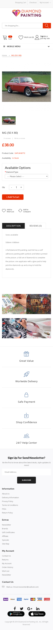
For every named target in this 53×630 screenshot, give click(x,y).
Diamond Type (12, 172)
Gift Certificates (8, 532)
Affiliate (5, 536)
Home (4, 55)
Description (13, 225)
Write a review (19, 138)
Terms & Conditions (10, 505)
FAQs (4, 509)
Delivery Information (10, 497)
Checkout (33, 2)
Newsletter (6, 525)
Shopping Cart (20, 2)
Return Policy (7, 512)
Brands (5, 528)
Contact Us (6, 556)
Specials (5, 540)
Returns (5, 559)
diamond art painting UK (28, 622)
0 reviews (7, 138)
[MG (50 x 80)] (9, 120)
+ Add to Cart (12, 197)
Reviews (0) (35, 225)
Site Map (5, 544)
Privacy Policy (7, 501)
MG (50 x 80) (16, 55)
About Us (6, 493)
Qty (3, 187)
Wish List (5, 571)
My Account (6, 563)
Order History (7, 567)
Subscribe (26, 480)
